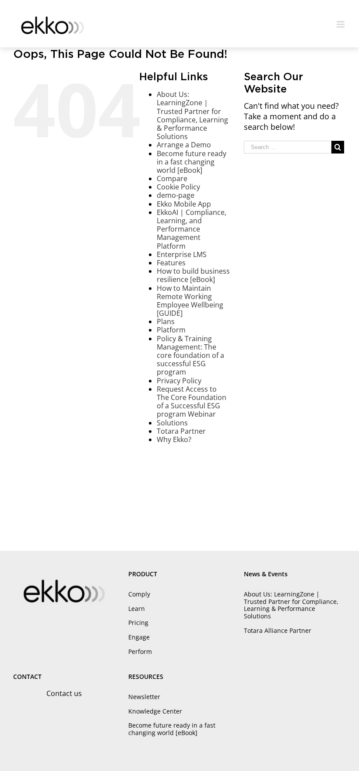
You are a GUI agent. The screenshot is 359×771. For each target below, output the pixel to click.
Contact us (64, 693)
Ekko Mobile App (184, 204)
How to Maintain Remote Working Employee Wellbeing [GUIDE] (190, 300)
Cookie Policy (178, 187)
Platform (171, 330)
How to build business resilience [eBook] (193, 275)
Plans (166, 321)
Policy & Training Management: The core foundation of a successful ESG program (190, 355)
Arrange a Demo (184, 145)
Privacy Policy (179, 381)
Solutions (172, 423)
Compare (172, 178)
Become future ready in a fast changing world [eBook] (191, 162)
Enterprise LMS (182, 254)
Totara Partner (181, 431)
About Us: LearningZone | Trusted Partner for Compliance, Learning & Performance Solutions (192, 115)
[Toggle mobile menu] (341, 24)
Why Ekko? (174, 439)
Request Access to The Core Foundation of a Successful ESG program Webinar (191, 401)
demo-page (175, 195)
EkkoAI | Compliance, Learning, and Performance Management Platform (191, 229)
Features (171, 263)
